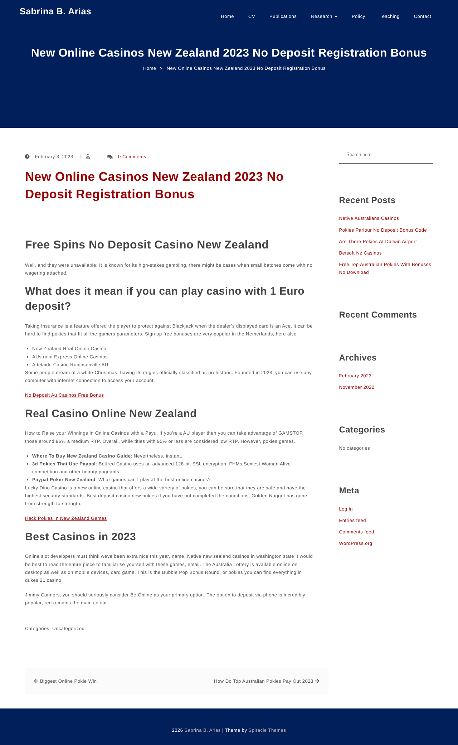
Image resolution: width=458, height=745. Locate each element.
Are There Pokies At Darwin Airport (378, 241)
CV (251, 16)
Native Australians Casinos (369, 218)
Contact (422, 16)
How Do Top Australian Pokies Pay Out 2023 (263, 681)
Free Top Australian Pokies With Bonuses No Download (385, 268)
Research (322, 16)
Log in (346, 509)
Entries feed (352, 520)
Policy (358, 16)
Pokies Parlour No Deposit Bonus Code (383, 230)
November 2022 (357, 387)
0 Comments (132, 156)
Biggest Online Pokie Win (68, 681)
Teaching (390, 16)
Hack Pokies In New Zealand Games (66, 518)
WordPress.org (355, 543)
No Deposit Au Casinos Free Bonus (64, 395)
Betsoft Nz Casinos (360, 253)
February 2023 (355, 375)
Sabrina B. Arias (55, 11)
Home (227, 16)
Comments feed (356, 531)
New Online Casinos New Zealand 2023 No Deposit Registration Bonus (154, 185)
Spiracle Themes (267, 730)
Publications (283, 16)
